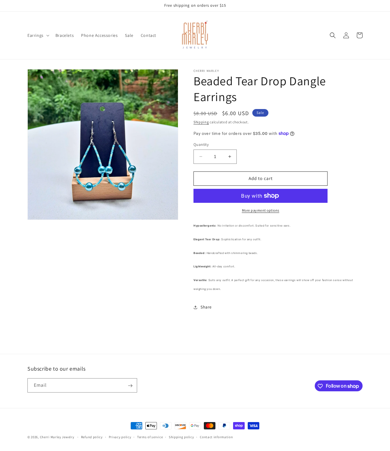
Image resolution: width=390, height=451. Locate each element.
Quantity (201, 144)
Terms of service (150, 437)
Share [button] (206, 307)
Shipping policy (181, 437)
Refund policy (92, 437)
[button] (38, 35)
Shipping (201, 122)
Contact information (216, 437)
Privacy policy (120, 437)
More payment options (260, 210)
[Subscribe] (130, 386)
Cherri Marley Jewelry (57, 437)
